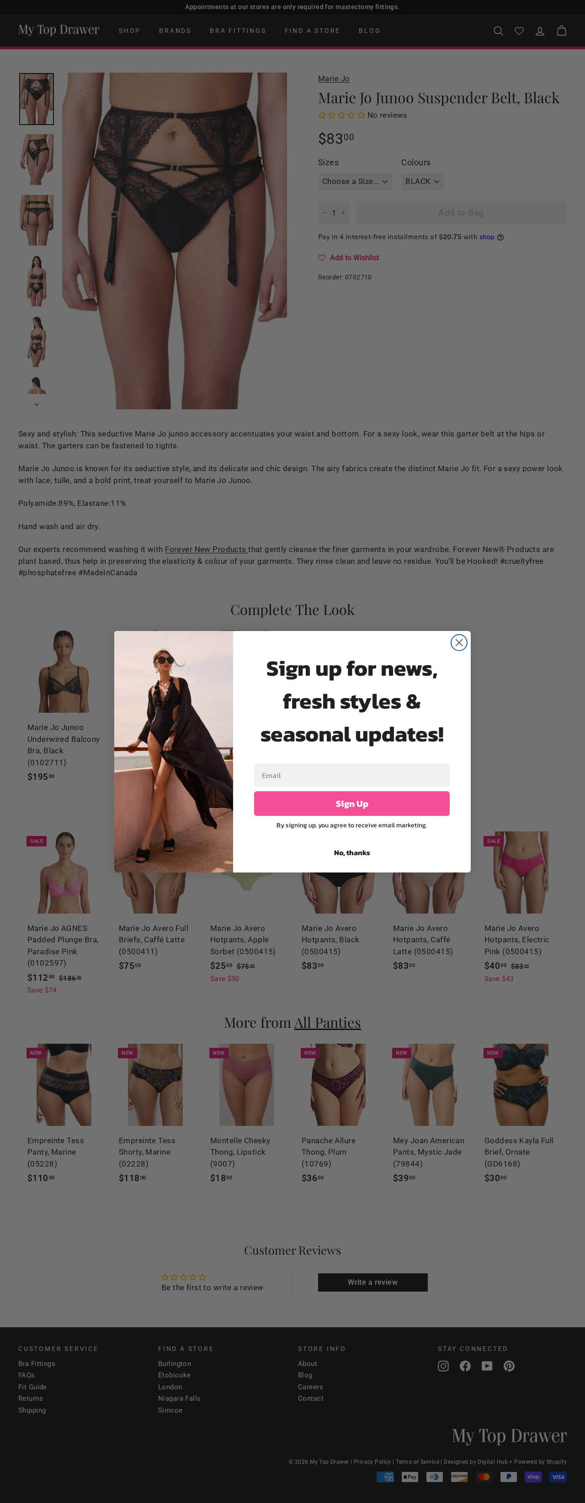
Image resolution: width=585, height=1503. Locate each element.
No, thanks (352, 852)
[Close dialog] (459, 643)
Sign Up (352, 803)
